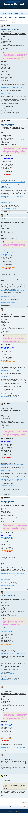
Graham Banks (7, 784)
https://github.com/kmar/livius (8, 108)
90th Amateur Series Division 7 (13, 17)
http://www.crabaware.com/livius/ (9, 113)
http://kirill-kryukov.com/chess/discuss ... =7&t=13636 (13, 87)
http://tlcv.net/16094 (5, 93)
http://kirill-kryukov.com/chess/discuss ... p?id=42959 (13, 102)
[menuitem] (3, 11)
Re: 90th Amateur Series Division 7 (8, 124)
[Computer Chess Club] (14, 4)
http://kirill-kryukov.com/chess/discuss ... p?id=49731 (13, 747)
